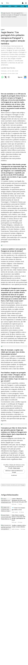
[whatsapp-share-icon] (2, 78)
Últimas (13, 6)
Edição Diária (5, 6)
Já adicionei (14, 475)
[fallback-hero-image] (6, 501)
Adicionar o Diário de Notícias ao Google (14, 471)
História (3, 484)
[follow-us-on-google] (25, 77)
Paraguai (23, 484)
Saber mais (16, 468)
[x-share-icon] (5, 78)
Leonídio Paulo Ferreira (8, 68)
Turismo (8, 484)
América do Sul (15, 484)
